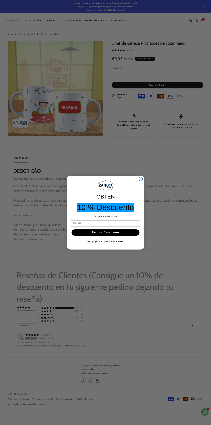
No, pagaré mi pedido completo (105, 242)
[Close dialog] (141, 179)
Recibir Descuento (105, 232)
